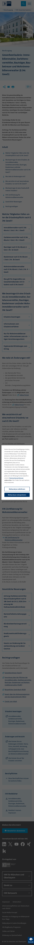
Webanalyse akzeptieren (17, 495)
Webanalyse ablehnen (17, 489)
